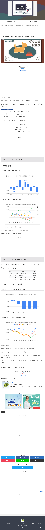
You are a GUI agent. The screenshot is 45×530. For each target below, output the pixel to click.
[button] (42, 266)
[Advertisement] (22, 31)
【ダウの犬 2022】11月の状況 (21, 127)
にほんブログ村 (22, 70)
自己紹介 (8, 523)
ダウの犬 (3, 412)
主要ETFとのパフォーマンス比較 (24, 133)
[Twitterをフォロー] (10, 389)
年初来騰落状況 (20, 129)
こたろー (12, 382)
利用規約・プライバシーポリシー (37, 523)
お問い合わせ (22, 523)
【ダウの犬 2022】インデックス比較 (22, 131)
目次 (21, 124)
